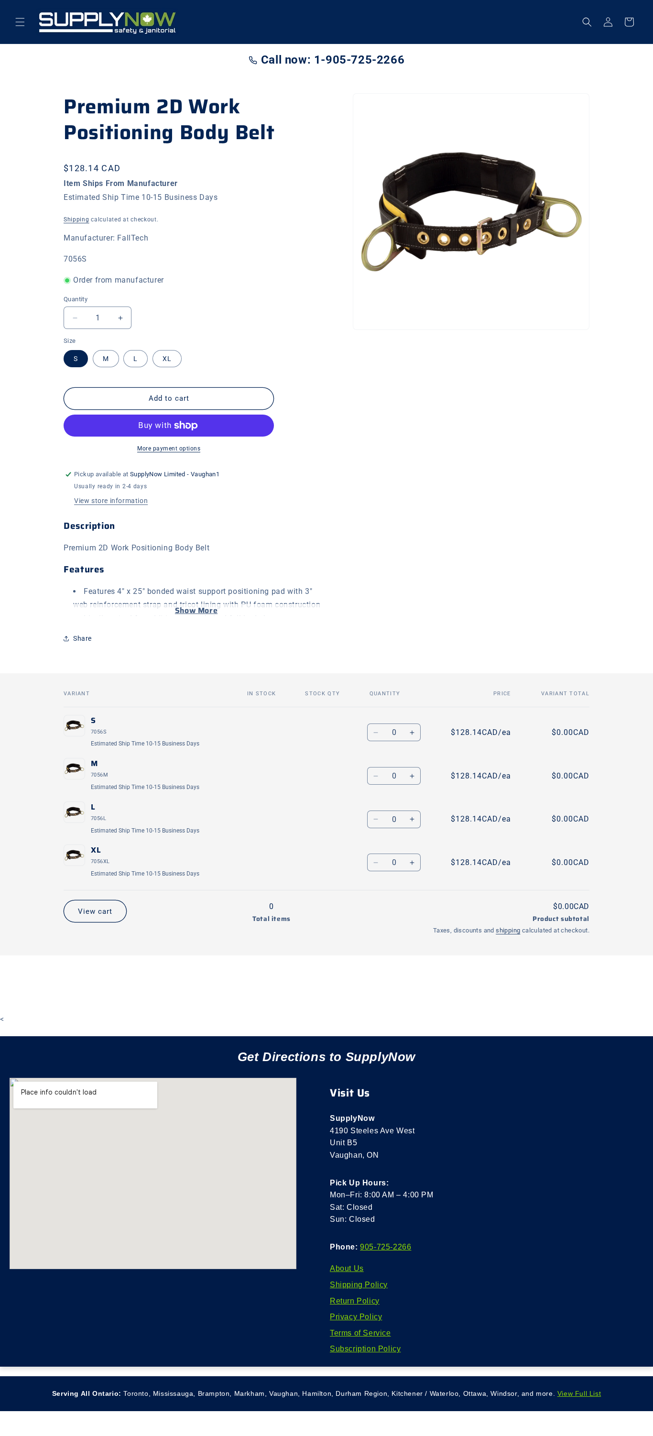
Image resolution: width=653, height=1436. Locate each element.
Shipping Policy (359, 1285)
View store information (111, 500)
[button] (20, 22)
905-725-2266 (385, 1247)
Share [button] (82, 638)
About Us (347, 1268)
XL (167, 358)
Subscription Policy (365, 1349)
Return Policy (355, 1301)
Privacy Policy (356, 1317)
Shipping (76, 219)
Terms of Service (360, 1333)
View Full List (579, 1393)
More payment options (168, 448)
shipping (508, 930)
